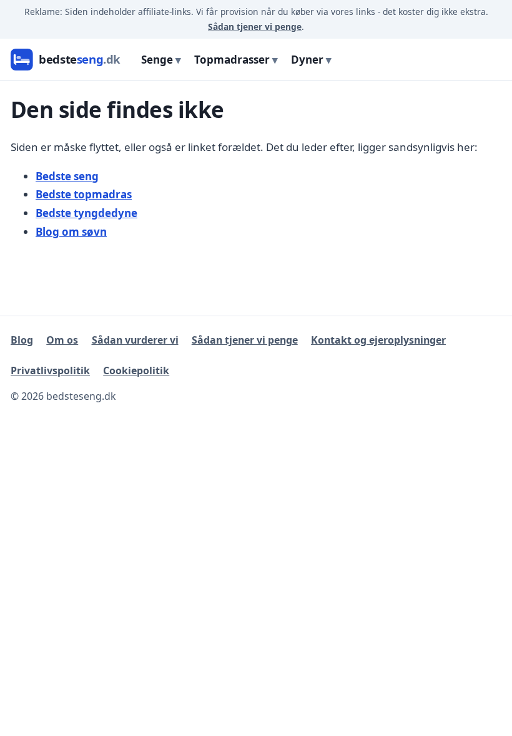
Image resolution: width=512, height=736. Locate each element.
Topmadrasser (232, 59)
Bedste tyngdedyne (86, 213)
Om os (62, 340)
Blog (22, 340)
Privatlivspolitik (50, 370)
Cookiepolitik (136, 370)
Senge (157, 59)
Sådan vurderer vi (135, 340)
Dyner (307, 59)
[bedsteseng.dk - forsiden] (68, 60)
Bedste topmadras (84, 194)
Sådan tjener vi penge (255, 26)
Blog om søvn (71, 232)
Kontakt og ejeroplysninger (378, 340)
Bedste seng (67, 176)
